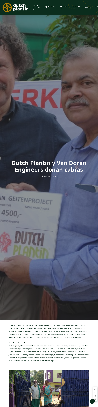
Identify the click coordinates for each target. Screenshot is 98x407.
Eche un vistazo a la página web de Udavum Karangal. (35, 361)
